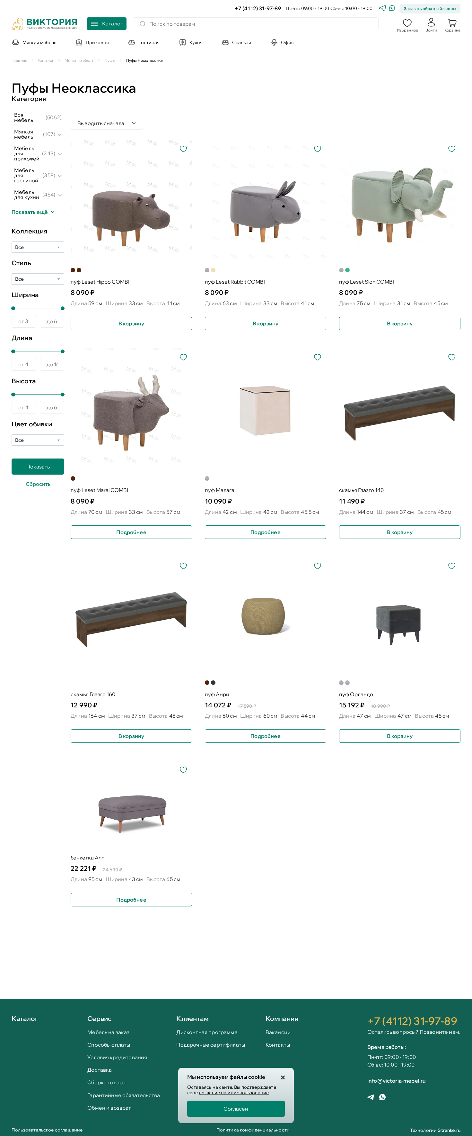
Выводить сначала (101, 123)
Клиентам (192, 1018)
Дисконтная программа (206, 1032)
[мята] (347, 270)
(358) (48, 175)
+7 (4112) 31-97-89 (258, 8)
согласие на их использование (234, 1092)
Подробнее (131, 532)
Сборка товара (106, 1082)
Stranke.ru (449, 1130)
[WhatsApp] (392, 9)
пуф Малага (219, 490)
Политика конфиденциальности (253, 1130)
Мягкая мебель (23, 134)
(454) (48, 194)
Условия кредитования (117, 1057)
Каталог (25, 1018)
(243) (48, 153)
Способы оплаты (108, 1045)
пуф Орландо (356, 694)
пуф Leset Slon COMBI (366, 282)
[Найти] (142, 24)
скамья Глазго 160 (93, 694)
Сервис (99, 1018)
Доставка (99, 1070)
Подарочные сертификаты (210, 1045)
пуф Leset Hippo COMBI (100, 282)
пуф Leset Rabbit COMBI (235, 282)
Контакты (278, 1045)
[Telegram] (382, 9)
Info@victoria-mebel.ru (396, 1080)
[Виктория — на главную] (45, 24)
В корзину (131, 323)
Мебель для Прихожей (26, 153)
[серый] (207, 270)
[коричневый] (73, 270)
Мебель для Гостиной (26, 175)
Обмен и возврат (109, 1108)
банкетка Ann (87, 858)
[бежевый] (213, 270)
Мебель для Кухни (26, 194)
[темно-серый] (213, 682)
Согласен (235, 1108)
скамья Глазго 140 (361, 490)
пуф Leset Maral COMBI (99, 490)
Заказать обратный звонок (430, 8)
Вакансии (278, 1032)
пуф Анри (217, 694)
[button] (407, 24)
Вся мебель (23, 117)
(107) (49, 134)
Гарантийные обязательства (123, 1095)
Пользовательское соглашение (47, 1130)
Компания (282, 1018)
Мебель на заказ (108, 1032)
